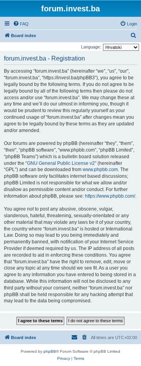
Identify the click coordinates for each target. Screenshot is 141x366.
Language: (91, 47)
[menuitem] (21, 24)
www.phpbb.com (100, 169)
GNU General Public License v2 (61, 163)
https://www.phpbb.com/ (110, 196)
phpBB (49, 351)
